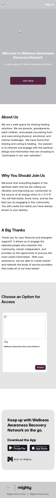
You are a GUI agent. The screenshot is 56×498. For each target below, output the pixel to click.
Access (40, 367)
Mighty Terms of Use (16, 494)
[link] (25, 342)
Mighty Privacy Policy (39, 494)
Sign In (49, 4)
